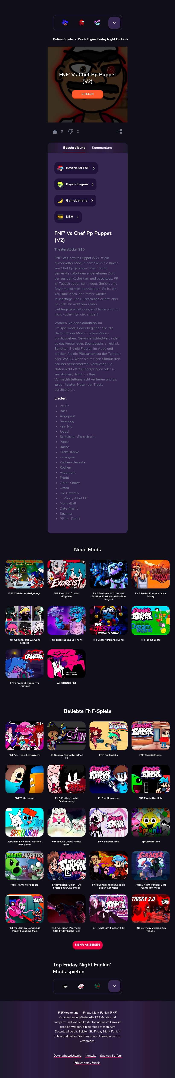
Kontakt (90, 1056)
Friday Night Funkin (87, 1063)
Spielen (88, 94)
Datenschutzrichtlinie (67, 1056)
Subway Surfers (111, 1056)
